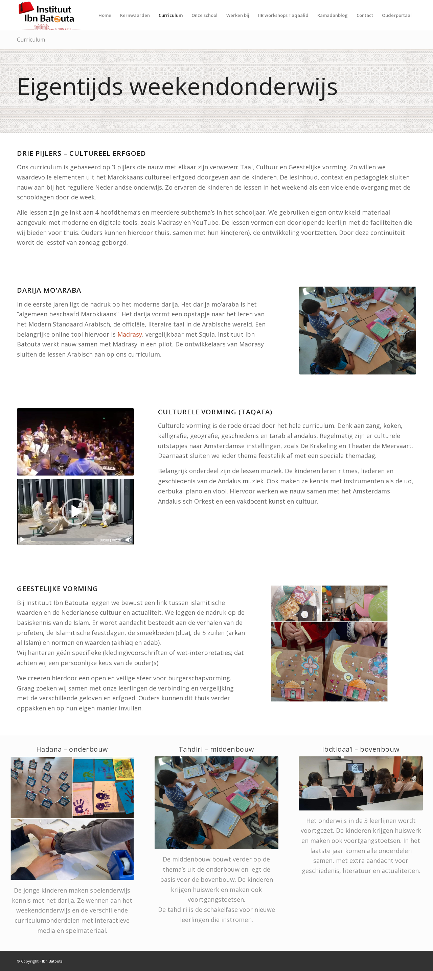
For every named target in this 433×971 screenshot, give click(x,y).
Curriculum (31, 39)
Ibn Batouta (52, 961)
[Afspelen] (22, 539)
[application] (75, 512)
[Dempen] (128, 539)
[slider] (62, 539)
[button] (75, 511)
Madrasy (129, 334)
